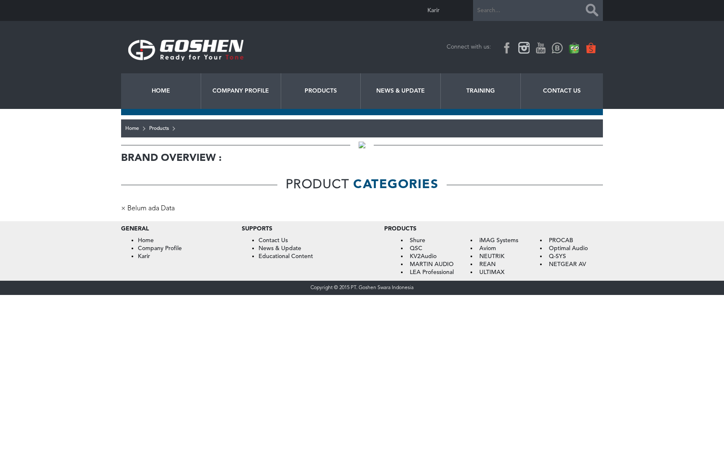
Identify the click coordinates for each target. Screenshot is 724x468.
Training (480, 91)
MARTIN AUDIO (432, 264)
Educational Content (286, 256)
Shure (417, 240)
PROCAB (561, 240)
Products (321, 91)
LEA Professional (432, 272)
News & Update (400, 91)
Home (161, 91)
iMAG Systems (498, 240)
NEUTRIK (491, 256)
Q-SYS (557, 256)
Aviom (487, 248)
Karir (433, 10)
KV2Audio (423, 256)
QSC (416, 248)
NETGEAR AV (567, 264)
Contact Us (562, 91)
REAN (487, 264)
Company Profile (240, 91)
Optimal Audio (568, 248)
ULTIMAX (491, 272)
